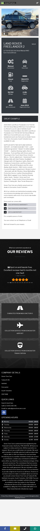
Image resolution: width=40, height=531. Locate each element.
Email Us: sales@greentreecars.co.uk (13, 408)
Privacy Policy (4, 496)
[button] (36, 22)
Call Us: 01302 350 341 (9, 406)
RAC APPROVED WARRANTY (18, 204)
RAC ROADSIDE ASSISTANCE (18, 208)
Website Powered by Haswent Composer (19, 496)
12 (7, 34)
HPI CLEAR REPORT (15, 212)
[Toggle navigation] (37, 3)
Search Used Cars (7, 403)
